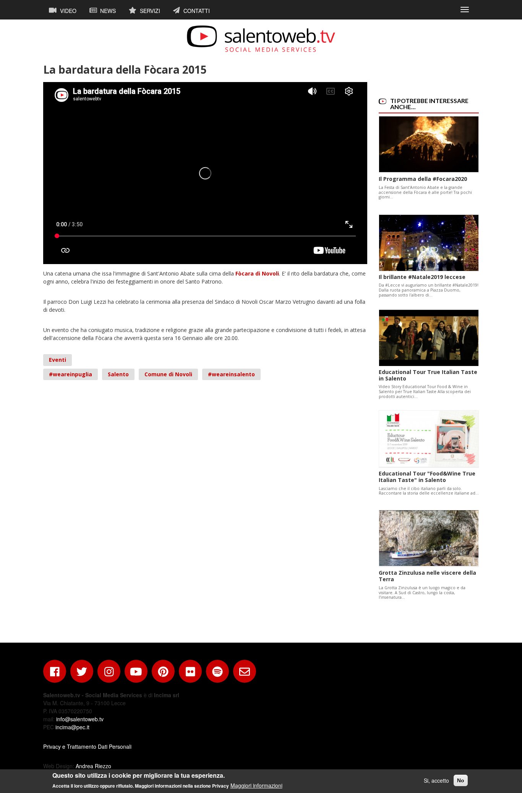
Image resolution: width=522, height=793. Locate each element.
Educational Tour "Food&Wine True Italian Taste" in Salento (427, 477)
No (460, 780)
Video (67, 11)
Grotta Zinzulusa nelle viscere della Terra (427, 576)
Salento (118, 374)
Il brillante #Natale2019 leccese (422, 276)
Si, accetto (436, 780)
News (107, 11)
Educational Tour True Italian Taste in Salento (428, 375)
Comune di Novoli (168, 374)
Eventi (57, 359)
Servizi (149, 11)
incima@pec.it (72, 727)
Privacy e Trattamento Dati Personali (87, 746)
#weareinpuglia (70, 374)
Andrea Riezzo (93, 766)
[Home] (261, 38)
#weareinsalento (231, 374)
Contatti (196, 11)
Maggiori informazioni (256, 785)
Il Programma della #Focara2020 (423, 178)
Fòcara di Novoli (257, 273)
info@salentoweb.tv (80, 719)
